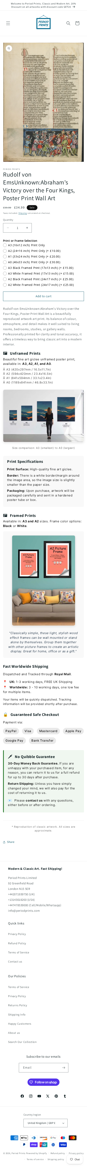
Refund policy (58, 1153)
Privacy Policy (17, 934)
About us (14, 1033)
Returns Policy (17, 1005)
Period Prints (18, 1153)
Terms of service (35, 1159)
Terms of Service (18, 952)
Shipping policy (56, 1159)
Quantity (8, 219)
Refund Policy (17, 943)
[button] (8, 23)
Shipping (22, 213)
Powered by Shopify (36, 1153)
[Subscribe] (63, 1067)
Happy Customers (19, 1023)
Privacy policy (76, 1153)
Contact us (15, 961)
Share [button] (11, 842)
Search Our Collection (22, 1042)
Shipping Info (17, 1014)
